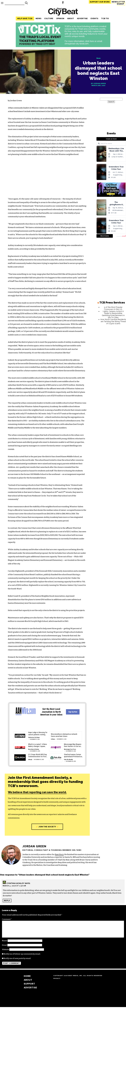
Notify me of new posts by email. (17, 958)
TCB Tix (105, 18)
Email (4, 945)
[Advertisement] (111, 356)
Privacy (56, 978)
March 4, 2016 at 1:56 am (14, 886)
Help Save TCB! (25, 18)
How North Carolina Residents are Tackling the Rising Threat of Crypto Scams (113, 321)
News (38, 18)
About (70, 18)
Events (94, 18)
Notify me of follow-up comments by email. (22, 954)
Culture (48, 18)
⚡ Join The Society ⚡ (47, 827)
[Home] (63, 12)
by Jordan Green (98, 83)
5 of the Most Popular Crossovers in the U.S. (113, 308)
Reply (7, 900)
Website (5, 949)
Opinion (60, 18)
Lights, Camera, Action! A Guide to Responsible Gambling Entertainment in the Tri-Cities (113, 314)
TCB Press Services (112, 302)
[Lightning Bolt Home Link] (62, 3)
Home (27, 976)
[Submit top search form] (26, 3)
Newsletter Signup (118, 3)
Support (100, 2)
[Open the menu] (2, 3)
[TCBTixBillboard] (63, 46)
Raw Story (59, 854)
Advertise (82, 18)
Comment (7, 919)
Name (4, 941)
